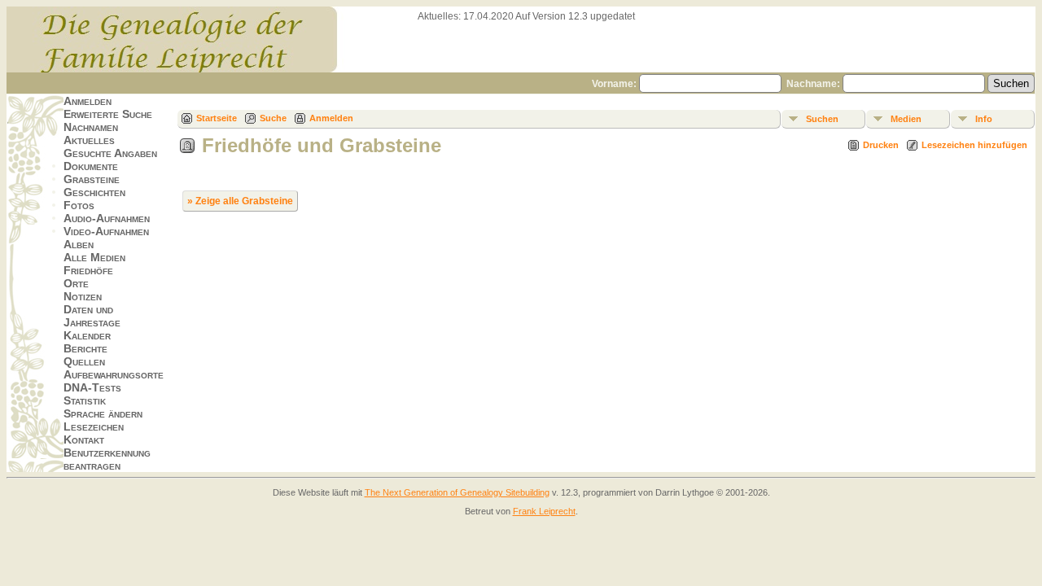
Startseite (216, 118)
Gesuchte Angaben (110, 153)
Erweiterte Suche (107, 113)
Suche (273, 118)
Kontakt (83, 439)
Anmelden (87, 100)
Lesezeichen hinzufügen (974, 145)
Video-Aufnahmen (106, 231)
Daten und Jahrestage (91, 316)
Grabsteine (91, 179)
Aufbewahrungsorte (113, 374)
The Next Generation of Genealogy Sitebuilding (457, 492)
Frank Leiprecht (544, 511)
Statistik (84, 400)
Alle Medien (94, 257)
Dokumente (90, 166)
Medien (906, 119)
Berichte (85, 348)
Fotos (78, 205)
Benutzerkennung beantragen (107, 459)
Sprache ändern (102, 413)
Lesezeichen (93, 426)
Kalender (87, 335)
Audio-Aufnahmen (106, 218)
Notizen (82, 296)
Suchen (822, 119)
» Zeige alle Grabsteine (240, 201)
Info (983, 119)
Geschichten (94, 192)
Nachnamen (90, 126)
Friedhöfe (88, 270)
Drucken (881, 145)
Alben (78, 244)
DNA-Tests (92, 387)
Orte (76, 283)
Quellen (84, 361)
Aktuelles (89, 139)
